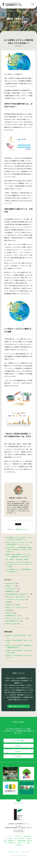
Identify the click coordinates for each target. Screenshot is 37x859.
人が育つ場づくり (11, 589)
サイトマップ (25, 852)
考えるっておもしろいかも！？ (16, 618)
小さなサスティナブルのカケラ (16, 599)
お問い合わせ (18, 845)
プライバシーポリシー (14, 852)
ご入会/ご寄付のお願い (19, 838)
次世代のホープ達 (11, 605)
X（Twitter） (18, 756)
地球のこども (21, 843)
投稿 (7, 602)
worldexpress (11, 583)
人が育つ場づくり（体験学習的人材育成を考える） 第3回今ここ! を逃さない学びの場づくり (19, 549)
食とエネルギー (29, 11)
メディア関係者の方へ (10, 843)
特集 (24, 11)
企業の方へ (30, 838)
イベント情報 (7, 838)
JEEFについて (19, 836)
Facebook (18, 746)
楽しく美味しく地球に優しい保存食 (17, 559)
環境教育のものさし (12, 615)
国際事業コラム (11, 591)
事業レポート (10, 586)
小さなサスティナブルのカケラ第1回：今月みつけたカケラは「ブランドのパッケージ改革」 (19, 564)
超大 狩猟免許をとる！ (13, 621)
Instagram (18, 751)
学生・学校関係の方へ (10, 840)
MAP (31, 827)
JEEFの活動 (27, 836)
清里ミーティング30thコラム (15, 607)
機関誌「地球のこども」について (17, 706)
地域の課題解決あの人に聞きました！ (18, 594)
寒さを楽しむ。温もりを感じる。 (16, 597)
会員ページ (30, 843)
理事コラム (9, 613)
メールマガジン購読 (18, 740)
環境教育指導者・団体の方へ (25, 840)
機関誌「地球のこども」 (15, 11)
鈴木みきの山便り (11, 624)
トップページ (5, 11)
